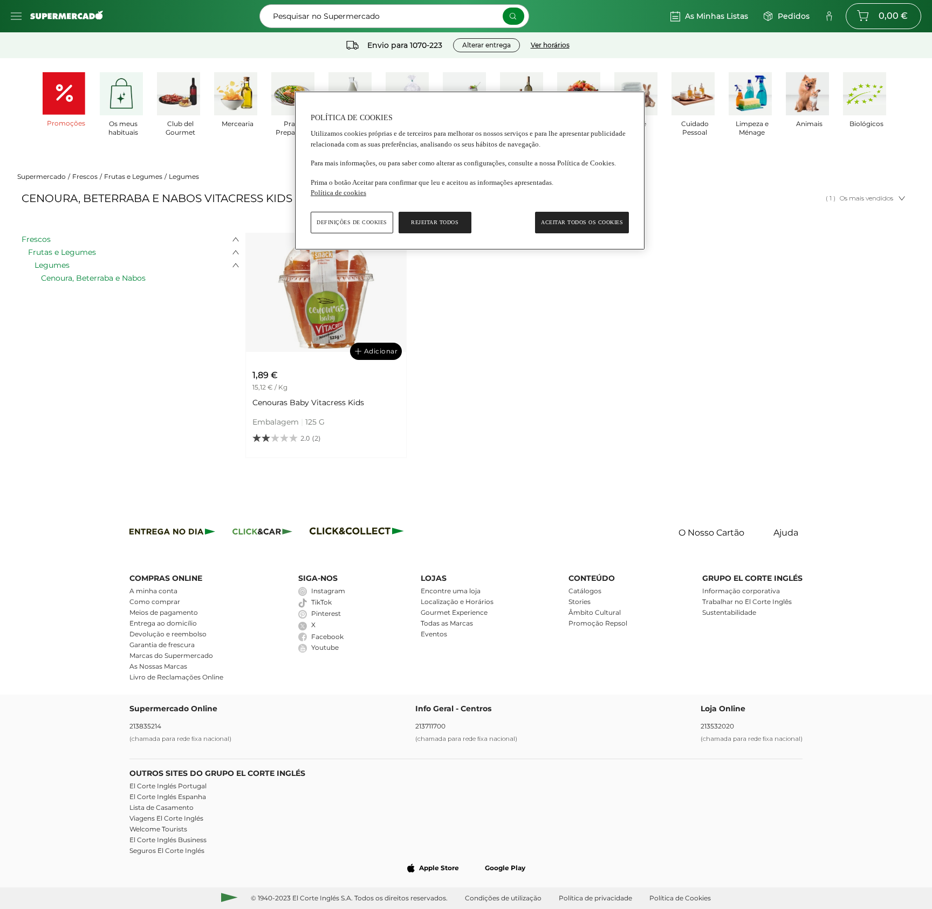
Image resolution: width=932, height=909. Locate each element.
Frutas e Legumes (133, 176)
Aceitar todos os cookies (582, 222)
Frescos (85, 176)
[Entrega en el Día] (358, 533)
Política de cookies (338, 193)
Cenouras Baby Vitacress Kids (308, 402)
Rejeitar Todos (434, 222)
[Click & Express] (172, 533)
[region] (469, 170)
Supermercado (41, 176)
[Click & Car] (262, 533)
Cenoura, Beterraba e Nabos (93, 278)
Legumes (184, 176)
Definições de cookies (352, 222)
